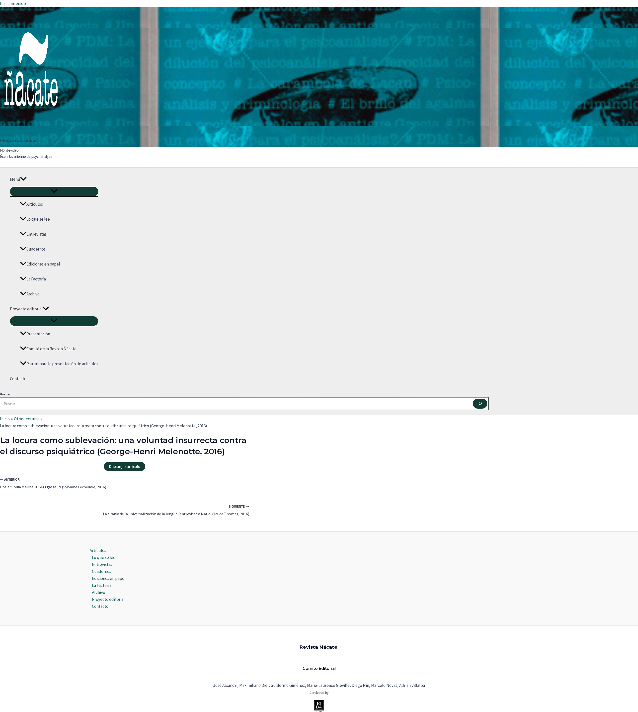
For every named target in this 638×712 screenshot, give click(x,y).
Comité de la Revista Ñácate (51, 349)
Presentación (38, 334)
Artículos (34, 204)
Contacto (18, 378)
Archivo (33, 294)
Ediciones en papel (43, 264)
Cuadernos (36, 249)
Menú (15, 179)
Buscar (5, 394)
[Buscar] (480, 404)
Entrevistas (36, 234)
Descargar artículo (124, 466)
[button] (23, 179)
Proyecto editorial (26, 309)
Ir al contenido (13, 3)
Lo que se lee (38, 219)
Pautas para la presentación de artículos (62, 363)
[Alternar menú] (54, 191)
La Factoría (36, 279)
